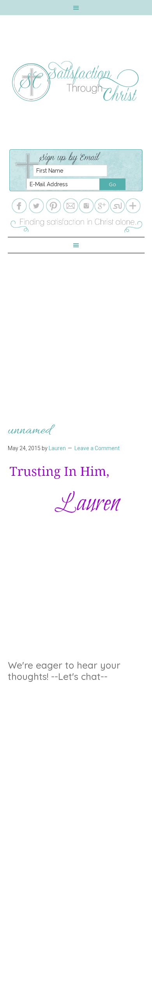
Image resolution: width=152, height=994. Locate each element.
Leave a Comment (97, 448)
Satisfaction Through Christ (76, 81)
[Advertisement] (76, 329)
